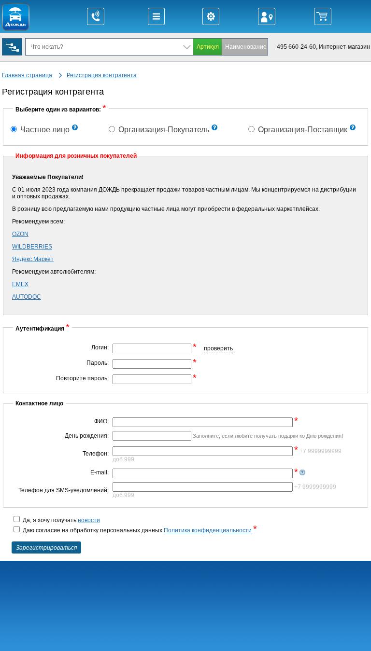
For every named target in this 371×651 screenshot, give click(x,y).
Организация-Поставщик (301, 129)
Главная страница (27, 75)
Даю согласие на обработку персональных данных (139, 530)
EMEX (20, 284)
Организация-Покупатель (162, 129)
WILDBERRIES (32, 246)
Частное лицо (44, 129)
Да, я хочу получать (60, 520)
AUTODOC (26, 296)
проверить (218, 348)
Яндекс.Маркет (33, 259)
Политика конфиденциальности (208, 530)
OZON (20, 234)
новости (89, 520)
